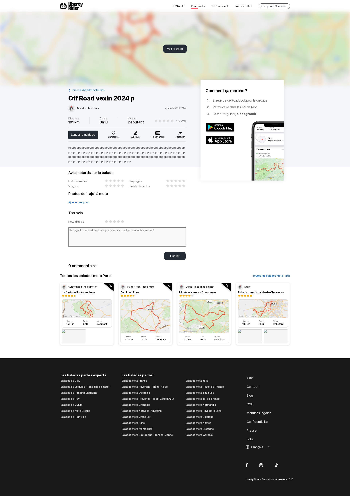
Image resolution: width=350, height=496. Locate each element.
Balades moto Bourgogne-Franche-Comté (147, 435)
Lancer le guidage (83, 134)
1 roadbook (93, 108)
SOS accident (220, 6)
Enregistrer (113, 136)
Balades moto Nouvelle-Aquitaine (142, 411)
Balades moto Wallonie (199, 435)
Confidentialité (257, 422)
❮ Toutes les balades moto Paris (86, 90)
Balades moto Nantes (198, 423)
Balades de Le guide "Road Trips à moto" (85, 386)
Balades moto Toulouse (200, 393)
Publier (174, 256)
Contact (252, 387)
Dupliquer (135, 136)
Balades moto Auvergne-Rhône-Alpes (145, 386)
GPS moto (178, 6)
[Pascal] (71, 108)
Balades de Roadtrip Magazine (79, 393)
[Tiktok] (276, 465)
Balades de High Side (73, 417)
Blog (250, 395)
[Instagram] (261, 465)
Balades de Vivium (71, 405)
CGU (250, 404)
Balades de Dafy (70, 380)
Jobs (250, 439)
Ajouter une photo (79, 202)
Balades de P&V (70, 399)
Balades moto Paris (133, 423)
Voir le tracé (175, 49)
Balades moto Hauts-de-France (205, 386)
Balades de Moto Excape (75, 411)
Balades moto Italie (197, 380)
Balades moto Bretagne (200, 429)
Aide (250, 378)
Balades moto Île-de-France (203, 399)
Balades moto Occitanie (136, 393)
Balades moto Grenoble (136, 405)
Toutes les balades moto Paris (271, 275)
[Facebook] (247, 465)
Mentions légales (259, 413)
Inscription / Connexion (274, 6)
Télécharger (157, 136)
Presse (251, 430)
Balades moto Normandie (201, 405)
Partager (180, 136)
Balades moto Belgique (199, 417)
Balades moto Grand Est (136, 417)
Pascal (80, 108)
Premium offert (243, 6)
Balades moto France (134, 380)
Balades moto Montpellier (137, 429)
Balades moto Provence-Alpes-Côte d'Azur (148, 399)
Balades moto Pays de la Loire (203, 411)
